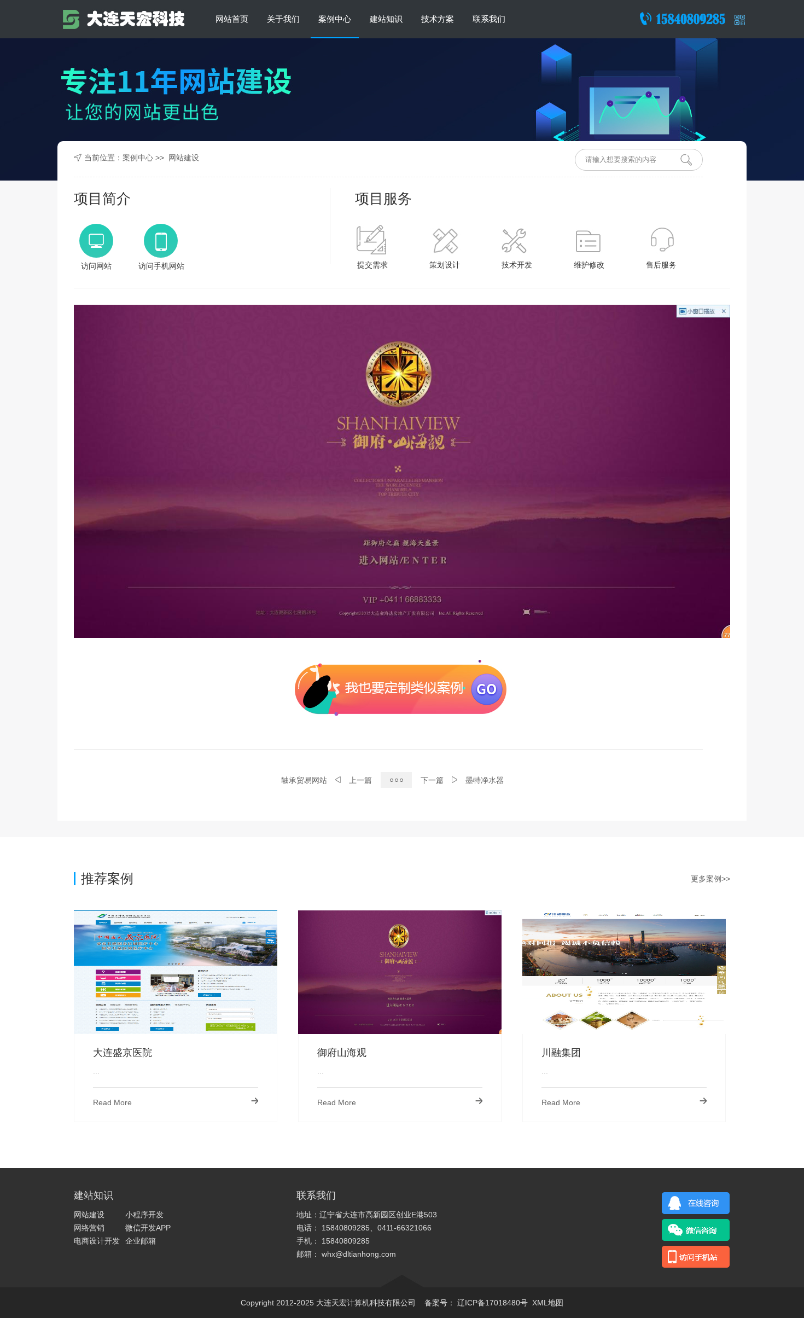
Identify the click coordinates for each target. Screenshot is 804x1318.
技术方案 (437, 19)
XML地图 (547, 1302)
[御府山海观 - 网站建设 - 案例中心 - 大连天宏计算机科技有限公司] (122, 19)
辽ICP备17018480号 (491, 1302)
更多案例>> (710, 878)
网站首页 (231, 19)
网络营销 (89, 1227)
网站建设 (183, 157)
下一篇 (432, 780)
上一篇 (360, 780)
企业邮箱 (140, 1240)
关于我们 (283, 19)
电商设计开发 (97, 1240)
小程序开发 (144, 1214)
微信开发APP (148, 1227)
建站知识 (386, 19)
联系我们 (489, 19)
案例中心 (334, 19)
